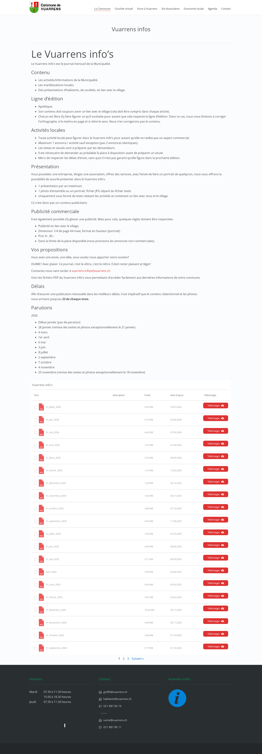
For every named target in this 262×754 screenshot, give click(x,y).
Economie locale (194, 8)
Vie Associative (170, 8)
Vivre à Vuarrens (147, 8)
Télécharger (213, 405)
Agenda (212, 8)
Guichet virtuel (124, 8)
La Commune (102, 8)
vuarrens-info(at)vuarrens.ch (91, 271)
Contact (226, 8)
